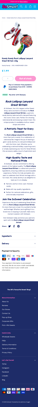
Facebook (5, 372)
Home (3, 17)
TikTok (4, 364)
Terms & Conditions (9, 349)
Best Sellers (24, 1)
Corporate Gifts (7, 321)
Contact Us (6, 313)
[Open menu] (35, 7)
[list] (19, 38)
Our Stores (6, 309)
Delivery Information (9, 345)
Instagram (5, 368)
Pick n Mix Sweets (8, 325)
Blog (3, 380)
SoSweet (8, 402)
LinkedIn (5, 376)
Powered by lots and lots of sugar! (21, 402)
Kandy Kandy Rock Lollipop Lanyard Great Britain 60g (21, 17)
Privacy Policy (7, 353)
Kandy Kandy (6, 65)
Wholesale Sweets (8, 337)
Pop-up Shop (6, 317)
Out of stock (25, 78)
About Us (5, 302)
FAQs (4, 341)
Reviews (5, 305)
